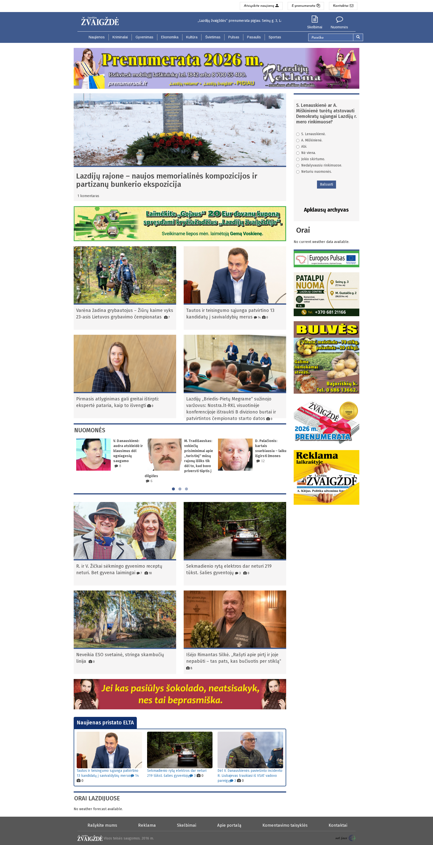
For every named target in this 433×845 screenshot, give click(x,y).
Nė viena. (308, 153)
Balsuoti (326, 184)
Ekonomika (169, 37)
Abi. (304, 146)
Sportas (275, 37)
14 (259, 317)
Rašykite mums (102, 825)
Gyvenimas (144, 37)
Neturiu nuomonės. (316, 172)
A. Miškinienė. (311, 140)
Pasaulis (254, 37)
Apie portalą (229, 825)
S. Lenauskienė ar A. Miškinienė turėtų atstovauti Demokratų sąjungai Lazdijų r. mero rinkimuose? (326, 114)
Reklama (147, 825)
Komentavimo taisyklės (284, 825)
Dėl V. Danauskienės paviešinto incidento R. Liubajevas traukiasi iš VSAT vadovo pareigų (250, 776)
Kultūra (191, 37)
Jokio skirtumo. (313, 159)
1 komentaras (88, 196)
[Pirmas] (102, 19)
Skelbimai (314, 27)
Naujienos (97, 37)
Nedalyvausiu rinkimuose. (321, 165)
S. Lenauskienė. (313, 134)
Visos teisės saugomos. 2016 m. (129, 838)
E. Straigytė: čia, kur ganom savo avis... (268, 446)
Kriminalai (120, 37)
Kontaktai (338, 825)
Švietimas (213, 37)
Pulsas (233, 37)
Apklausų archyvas (326, 210)
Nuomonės (339, 27)
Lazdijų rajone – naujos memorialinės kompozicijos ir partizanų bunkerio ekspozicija (166, 180)
